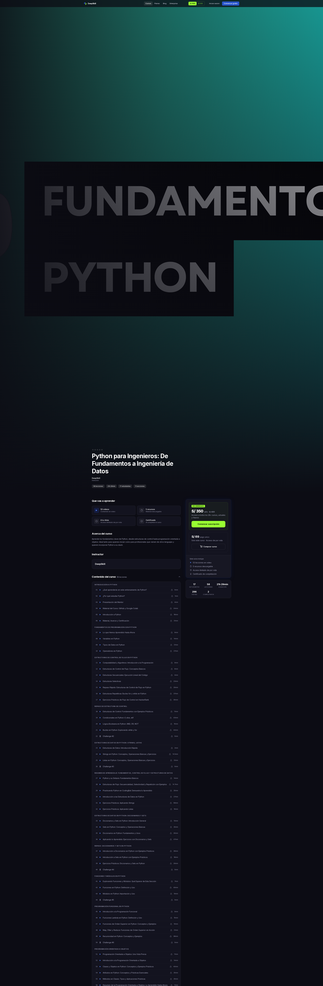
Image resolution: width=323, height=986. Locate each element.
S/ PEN (192, 3)
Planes (157, 3)
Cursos (148, 3)
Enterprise (174, 3)
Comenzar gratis (230, 3)
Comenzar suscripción (208, 524)
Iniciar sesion (214, 3)
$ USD (200, 3)
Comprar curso (210, 546)
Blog (164, 3)
